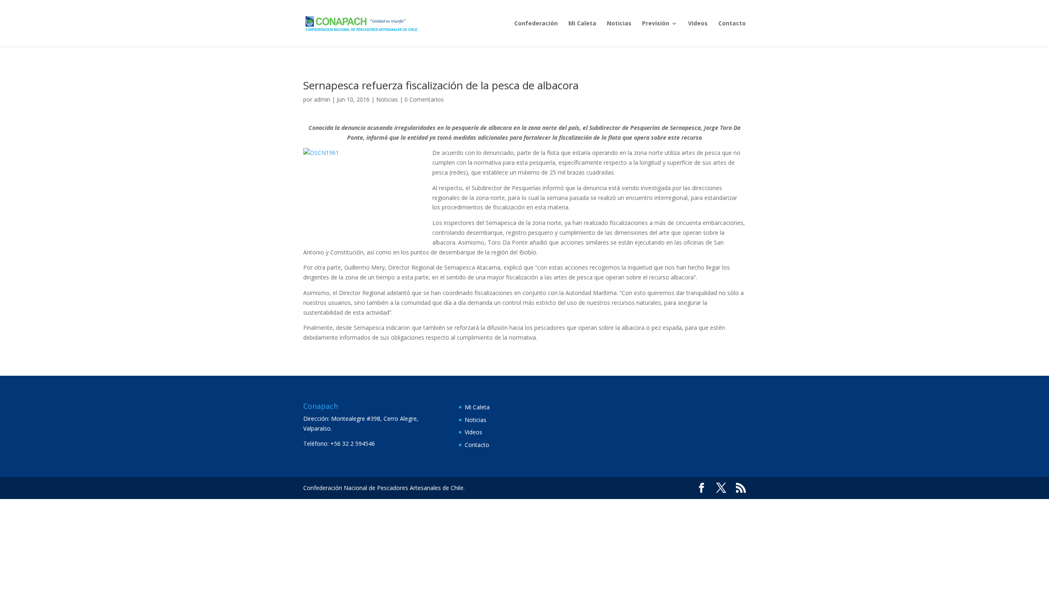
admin (322, 99)
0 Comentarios (424, 99)
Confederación (536, 23)
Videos (698, 23)
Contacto (732, 23)
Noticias (619, 23)
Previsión (655, 23)
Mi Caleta (582, 23)
